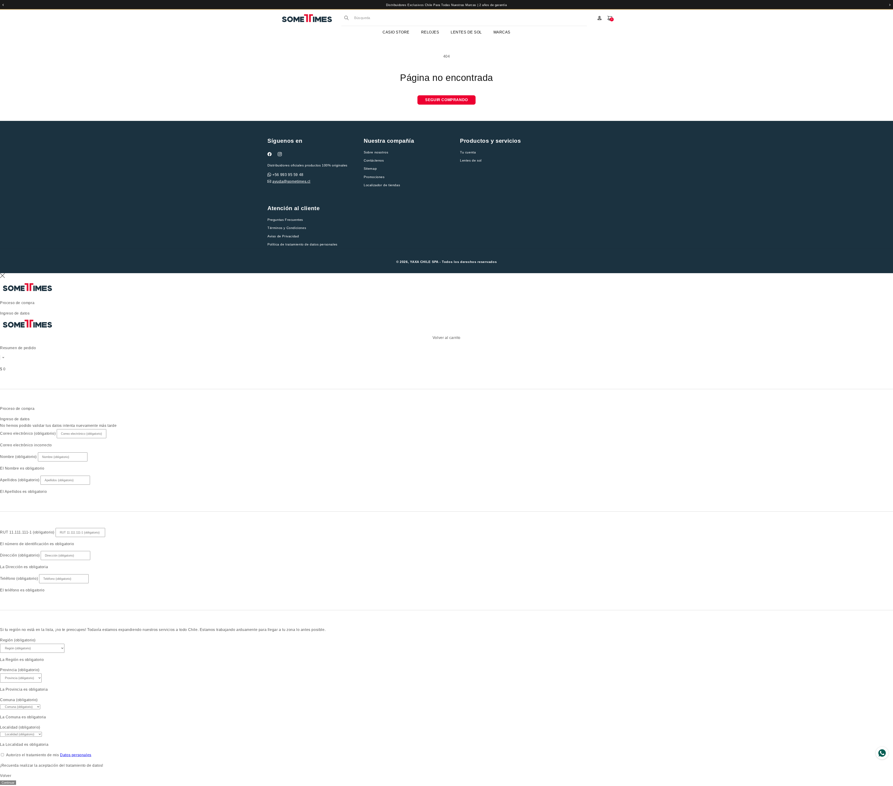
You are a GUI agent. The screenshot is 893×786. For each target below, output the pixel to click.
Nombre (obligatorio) (18, 457)
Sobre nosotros (376, 152)
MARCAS (501, 32)
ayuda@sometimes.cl (291, 181)
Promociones (374, 177)
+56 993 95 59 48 (287, 175)
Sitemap (370, 168)
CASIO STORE (396, 32)
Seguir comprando (446, 100)
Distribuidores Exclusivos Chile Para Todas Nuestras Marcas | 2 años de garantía (446, 5)
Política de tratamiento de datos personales (302, 244)
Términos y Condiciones (286, 228)
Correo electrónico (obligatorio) (28, 433)
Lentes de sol (471, 160)
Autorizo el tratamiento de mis (48, 755)
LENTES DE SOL (466, 32)
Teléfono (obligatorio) (19, 578)
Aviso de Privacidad (283, 236)
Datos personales (75, 755)
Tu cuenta (468, 152)
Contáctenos (374, 160)
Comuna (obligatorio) (19, 700)
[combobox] (470, 18)
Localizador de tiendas (382, 185)
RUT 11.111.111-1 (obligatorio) (27, 532)
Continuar (8, 782)
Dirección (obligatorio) (20, 555)
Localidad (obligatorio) (20, 727)
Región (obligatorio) (18, 640)
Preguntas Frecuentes (285, 220)
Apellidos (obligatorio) (20, 480)
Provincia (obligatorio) (20, 670)
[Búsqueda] (346, 18)
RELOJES (430, 32)
